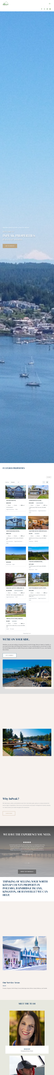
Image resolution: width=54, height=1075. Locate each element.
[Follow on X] (44, 9)
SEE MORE (49, 477)
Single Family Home (42, 510)
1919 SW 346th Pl (11, 500)
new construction (9, 541)
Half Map (47, 482)
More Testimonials (27, 871)
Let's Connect (10, 655)
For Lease (12, 629)
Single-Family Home (10, 509)
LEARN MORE (9, 813)
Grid (43, 482)
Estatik (29, 633)
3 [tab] (15, 497)
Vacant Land (8, 564)
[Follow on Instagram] (47, 9)
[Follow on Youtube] (50, 9)
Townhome (31, 541)
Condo (7, 629)
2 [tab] (14, 497)
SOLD (16, 509)
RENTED (36, 541)
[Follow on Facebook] (41, 9)
